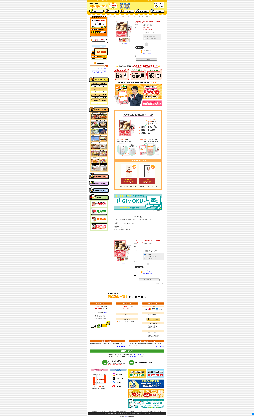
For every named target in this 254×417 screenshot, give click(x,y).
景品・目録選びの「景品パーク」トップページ (118, 16)
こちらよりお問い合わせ (134, 356)
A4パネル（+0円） (148, 254)
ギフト (95, 72)
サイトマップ (106, 413)
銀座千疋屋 (148, 16)
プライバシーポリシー (113, 413)
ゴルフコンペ (94, 68)
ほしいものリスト (162, 4)
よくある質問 (158, 11)
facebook (119, 382)
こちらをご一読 (137, 354)
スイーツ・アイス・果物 (141, 16)
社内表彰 (100, 73)
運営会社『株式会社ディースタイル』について (141, 413)
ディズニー (104, 70)
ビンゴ (93, 70)
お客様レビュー (128, 11)
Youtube (118, 386)
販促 (105, 68)
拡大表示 (125, 43)
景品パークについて (129, 413)
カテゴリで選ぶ (113, 11)
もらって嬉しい (103, 71)
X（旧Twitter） (120, 378)
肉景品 (97, 70)
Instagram (119, 374)
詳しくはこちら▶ (121, 346)
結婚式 (99, 68)
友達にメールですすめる (147, 53)
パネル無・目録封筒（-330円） (150, 36)
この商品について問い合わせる (148, 271)
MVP (97, 73)
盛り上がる (98, 71)
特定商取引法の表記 (121, 413)
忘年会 (100, 70)
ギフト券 (98, 72)
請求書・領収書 (143, 11)
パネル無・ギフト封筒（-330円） (151, 38)
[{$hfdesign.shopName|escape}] (98, 7)
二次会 (102, 68)
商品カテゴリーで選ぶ (132, 16)
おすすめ (93, 71)
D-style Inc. (126, 416)
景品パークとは (98, 11)
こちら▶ (105, 312)
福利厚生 (102, 72)
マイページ (156, 3)
